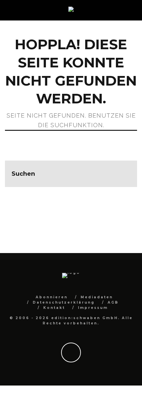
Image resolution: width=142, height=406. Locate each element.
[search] (124, 174)
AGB (113, 302)
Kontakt (54, 308)
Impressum (93, 308)
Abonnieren (52, 297)
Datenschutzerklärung (64, 302)
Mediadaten (97, 297)
